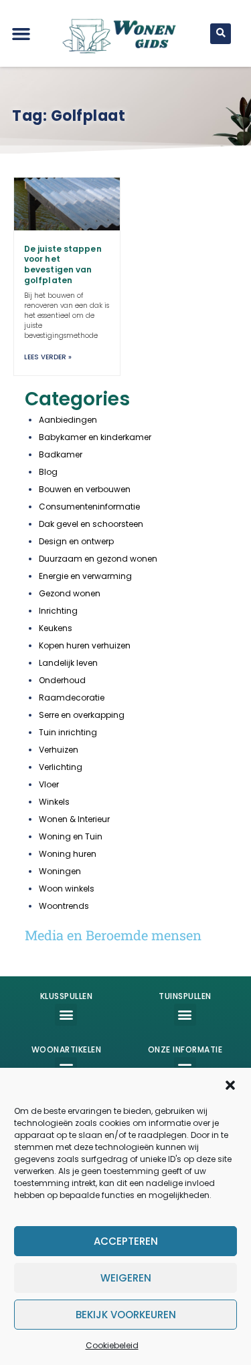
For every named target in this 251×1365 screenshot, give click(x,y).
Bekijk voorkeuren (126, 1315)
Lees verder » (48, 357)
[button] (230, 1085)
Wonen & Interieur (74, 819)
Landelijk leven (68, 662)
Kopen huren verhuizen (85, 645)
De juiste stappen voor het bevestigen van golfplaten (63, 264)
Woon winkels (66, 888)
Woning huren (67, 853)
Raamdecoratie (71, 697)
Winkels (54, 801)
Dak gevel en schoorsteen (91, 524)
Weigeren (125, 1278)
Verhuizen (58, 749)
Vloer (49, 784)
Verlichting (60, 767)
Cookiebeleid (112, 1345)
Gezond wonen (69, 593)
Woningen (60, 871)
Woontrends (64, 906)
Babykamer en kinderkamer (95, 437)
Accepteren (126, 1241)
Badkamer (60, 454)
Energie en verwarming (85, 576)
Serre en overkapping (81, 715)
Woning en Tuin (70, 836)
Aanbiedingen (68, 419)
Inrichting (58, 610)
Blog (48, 471)
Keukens (55, 628)
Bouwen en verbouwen (85, 489)
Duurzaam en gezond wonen (98, 558)
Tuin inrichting (68, 732)
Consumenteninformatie (89, 506)
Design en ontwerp (76, 541)
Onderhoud (62, 680)
